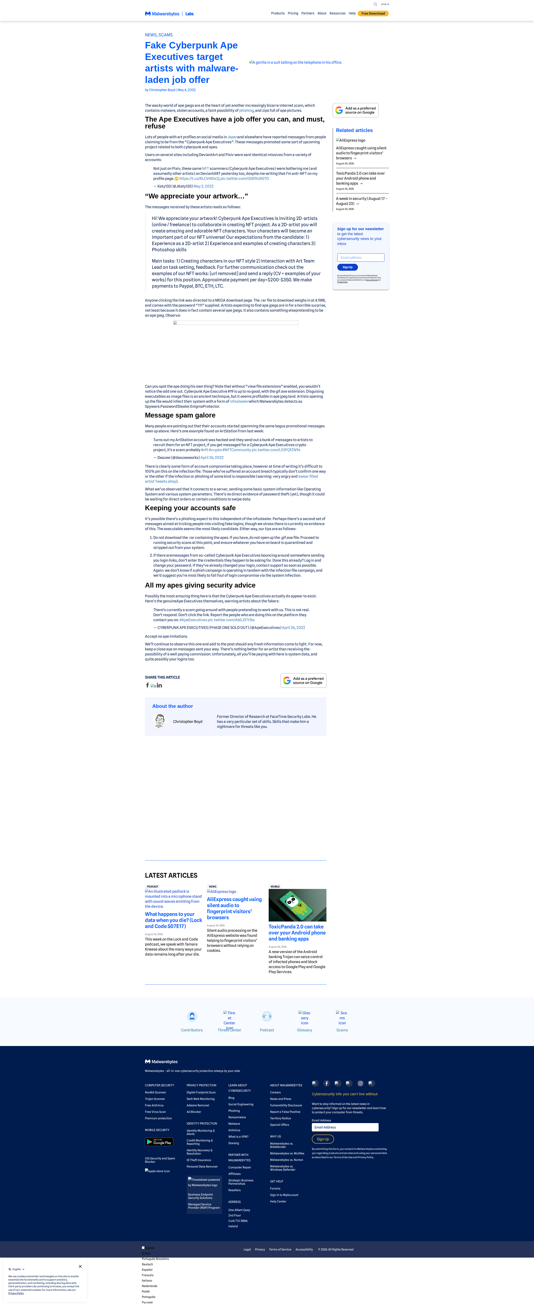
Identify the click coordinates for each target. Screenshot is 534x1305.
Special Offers (279, 1124)
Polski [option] (146, 1291)
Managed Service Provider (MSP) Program (204, 1206)
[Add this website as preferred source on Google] (303, 680)
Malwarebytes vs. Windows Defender (282, 1168)
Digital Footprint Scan (201, 1092)
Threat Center (229, 1030)
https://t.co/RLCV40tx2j (199, 178)
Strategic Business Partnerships (240, 1182)
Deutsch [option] (147, 1264)
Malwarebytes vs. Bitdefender (281, 1145)
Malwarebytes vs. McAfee (287, 1153)
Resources (338, 13)
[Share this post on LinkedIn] (159, 686)
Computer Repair (239, 1167)
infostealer (239, 401)
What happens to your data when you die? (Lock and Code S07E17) (173, 920)
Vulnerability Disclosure (286, 1105)
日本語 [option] (146, 1253)
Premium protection (158, 1118)
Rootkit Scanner (155, 1092)
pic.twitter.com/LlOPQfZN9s (276, 450)
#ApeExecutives (193, 620)
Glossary (304, 1030)
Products (278, 13)
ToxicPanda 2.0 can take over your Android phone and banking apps (297, 933)
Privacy (260, 1249)
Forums (275, 1188)
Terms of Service (372, 280)
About (321, 13)
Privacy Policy (342, 282)
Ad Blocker (194, 1111)
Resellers (234, 1190)
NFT (205, 168)
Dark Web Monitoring (201, 1099)
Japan (232, 137)
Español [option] (147, 1269)
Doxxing (233, 1143)
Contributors (192, 1030)
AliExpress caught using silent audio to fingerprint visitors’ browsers (234, 908)
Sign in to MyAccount (284, 1195)
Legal (247, 1249)
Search (375, 4)
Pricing (293, 13)
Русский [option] (147, 1302)
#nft (204, 450)
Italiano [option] (147, 1280)
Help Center (278, 1201)
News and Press (280, 1099)
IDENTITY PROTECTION (202, 1123)
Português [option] (148, 1297)
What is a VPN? (238, 1136)
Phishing (234, 1110)
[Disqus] (235, 794)
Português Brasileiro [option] (155, 1259)
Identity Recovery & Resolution (199, 1152)
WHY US (275, 1136)
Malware (234, 1123)
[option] (155, 1253)
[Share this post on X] (154, 686)
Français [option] (148, 1275)
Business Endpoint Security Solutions (200, 1196)
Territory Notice (280, 1118)
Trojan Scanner (155, 1099)
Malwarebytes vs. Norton (286, 1160)
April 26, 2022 (212, 457)
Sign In (385, 4)
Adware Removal (198, 1105)
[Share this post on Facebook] (148, 686)
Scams (166, 34)
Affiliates (234, 1174)
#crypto (215, 450)
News (151, 34)
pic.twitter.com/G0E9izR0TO (244, 178)
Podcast (152, 886)
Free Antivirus (154, 1105)
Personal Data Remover (202, 1166)
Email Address (321, 1120)
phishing (246, 110)
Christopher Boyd (162, 90)
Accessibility (304, 1249)
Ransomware (237, 1117)
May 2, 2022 (204, 186)
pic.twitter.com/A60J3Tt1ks (231, 620)
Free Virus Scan (155, 1111)
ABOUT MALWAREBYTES (286, 1085)
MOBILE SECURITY (157, 1130)
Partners (307, 13)
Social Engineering (240, 1104)
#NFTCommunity (237, 450)
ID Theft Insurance (199, 1160)
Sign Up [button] (348, 267)
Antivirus (234, 1130)
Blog (231, 1097)
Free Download (373, 13)
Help (352, 13)
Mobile (275, 886)
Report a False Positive (285, 1111)
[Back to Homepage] (169, 15)
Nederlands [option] (149, 1286)
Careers (275, 1092)
